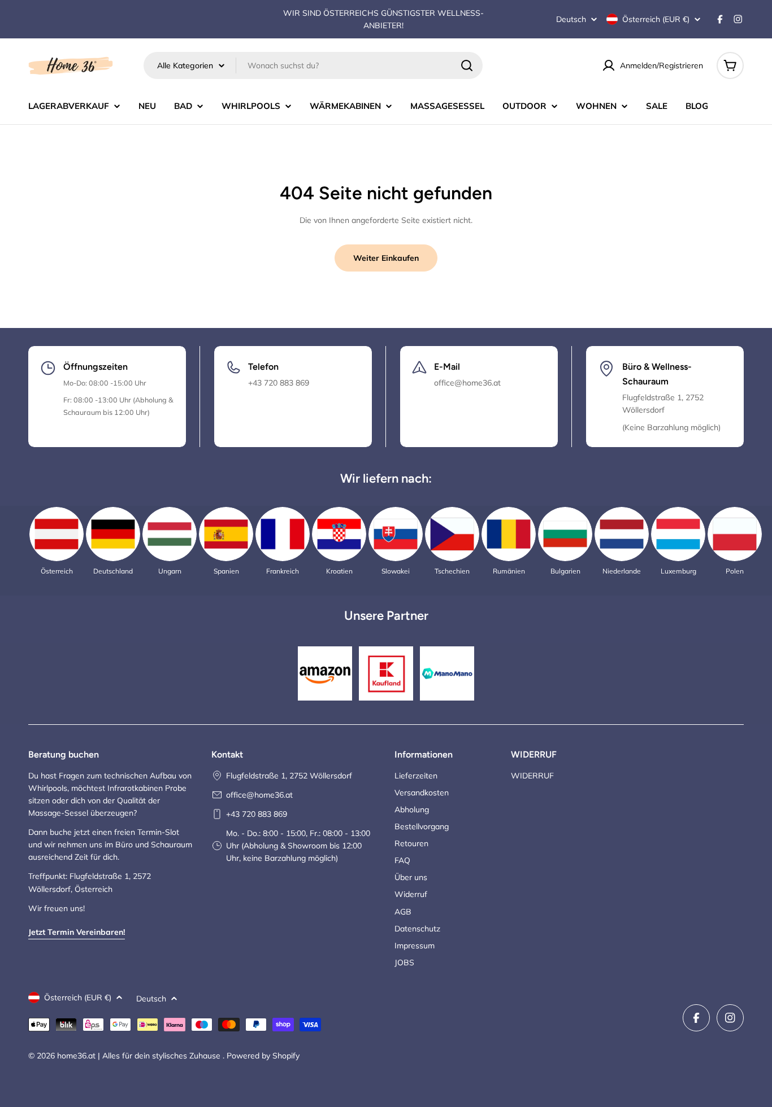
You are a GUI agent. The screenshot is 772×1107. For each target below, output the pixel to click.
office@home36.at (259, 795)
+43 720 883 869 (256, 814)
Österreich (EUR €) (655, 19)
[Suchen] (467, 65)
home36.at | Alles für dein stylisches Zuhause (140, 1056)
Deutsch (571, 19)
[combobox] (313, 65)
